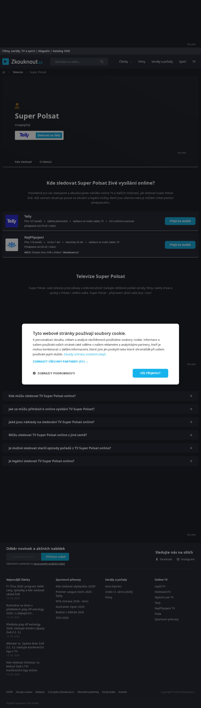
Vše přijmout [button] (150, 373)
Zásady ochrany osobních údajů (85, 354)
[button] (100, 361)
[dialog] (100, 353)
